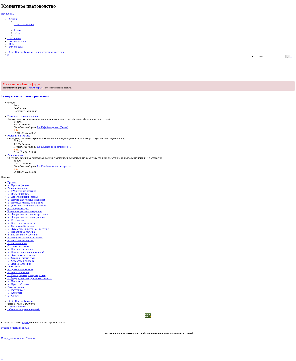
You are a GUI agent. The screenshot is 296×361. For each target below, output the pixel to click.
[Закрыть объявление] (292, 83)
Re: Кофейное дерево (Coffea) (52, 127)
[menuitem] (24, 24)
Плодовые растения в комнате (23, 116)
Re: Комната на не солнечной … (54, 146)
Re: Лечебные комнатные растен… (55, 166)
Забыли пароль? (36, 88)
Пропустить (7, 13)
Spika (16, 130)
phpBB (25, 322)
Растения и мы (15, 155)
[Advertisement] (148, 69)
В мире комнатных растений (25, 96)
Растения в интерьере (18, 135)
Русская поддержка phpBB (15, 327)
